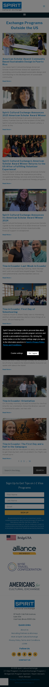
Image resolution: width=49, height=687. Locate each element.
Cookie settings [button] (17, 353)
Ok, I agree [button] (33, 353)
